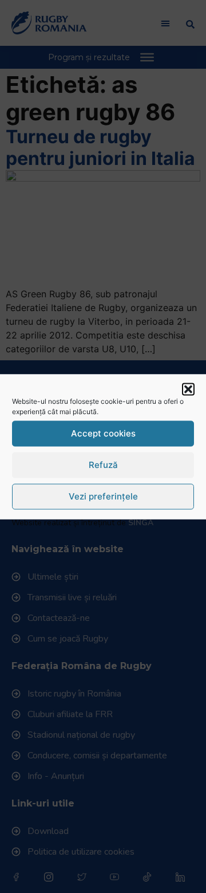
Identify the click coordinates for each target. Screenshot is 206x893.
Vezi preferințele (103, 496)
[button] (188, 389)
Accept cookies (103, 433)
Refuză (103, 464)
